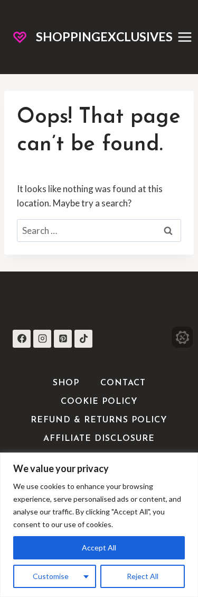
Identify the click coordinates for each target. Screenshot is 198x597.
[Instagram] (42, 339)
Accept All (99, 547)
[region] (99, 525)
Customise (51, 576)
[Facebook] (22, 339)
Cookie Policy (99, 401)
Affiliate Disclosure (99, 439)
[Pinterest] (63, 339)
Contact (123, 383)
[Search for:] (99, 230)
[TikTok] (83, 339)
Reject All (142, 576)
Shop (66, 383)
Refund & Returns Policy (99, 420)
